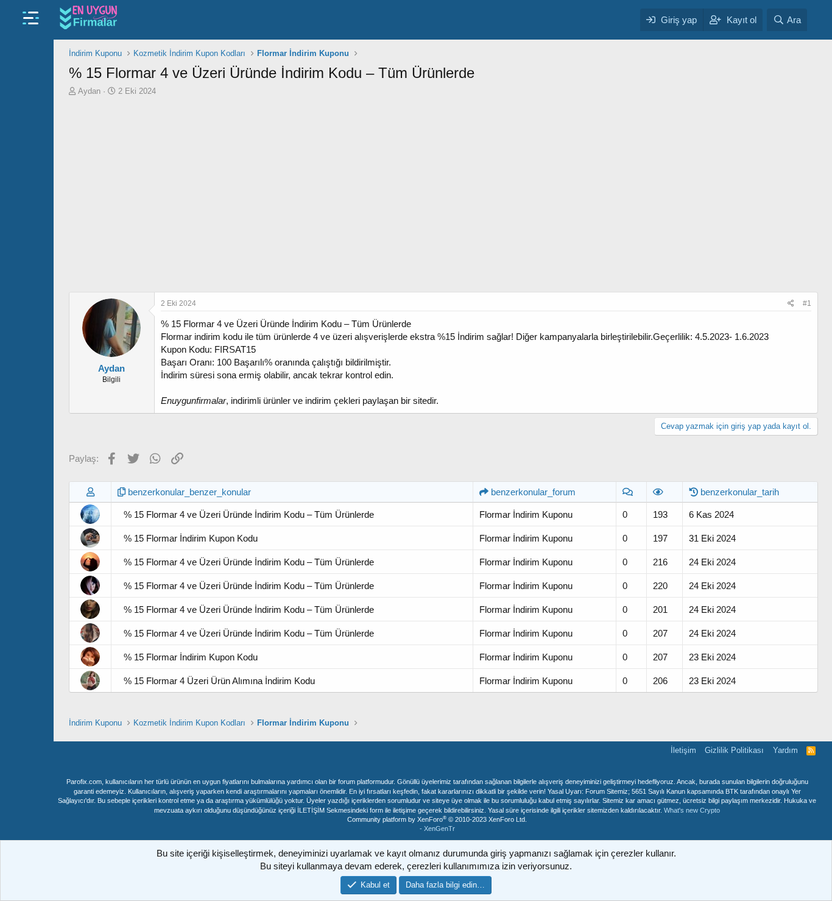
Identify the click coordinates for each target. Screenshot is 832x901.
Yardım (785, 750)
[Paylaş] (791, 304)
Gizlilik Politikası (734, 750)
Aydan (89, 91)
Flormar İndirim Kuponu (526, 514)
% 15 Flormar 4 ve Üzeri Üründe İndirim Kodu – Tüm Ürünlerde (249, 514)
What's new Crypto (692, 810)
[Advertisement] (443, 194)
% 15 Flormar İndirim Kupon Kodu (191, 538)
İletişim (683, 750)
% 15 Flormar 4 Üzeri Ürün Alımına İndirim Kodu (219, 681)
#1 (807, 303)
